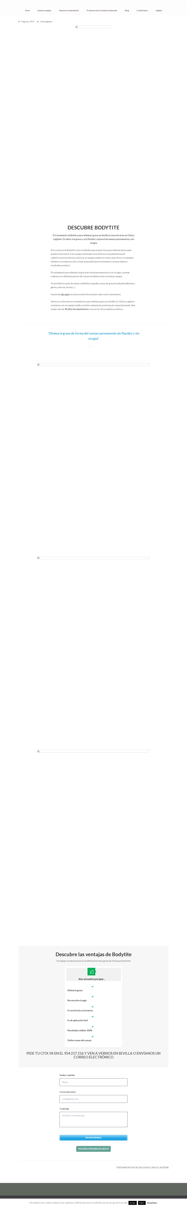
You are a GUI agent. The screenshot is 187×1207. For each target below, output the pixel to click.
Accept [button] (132, 1203)
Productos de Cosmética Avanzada (102, 10)
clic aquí (65, 294)
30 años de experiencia (76, 309)
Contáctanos (142, 10)
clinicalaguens (46, 21)
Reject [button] (142, 1203)
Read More (152, 1203)
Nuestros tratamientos (69, 10)
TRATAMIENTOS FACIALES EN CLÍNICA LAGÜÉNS (142, 1167)
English (159, 10)
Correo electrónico (68, 1092)
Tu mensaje (64, 1109)
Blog (127, 10)
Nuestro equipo (44, 10)
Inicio (27, 10)
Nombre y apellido (67, 1075)
